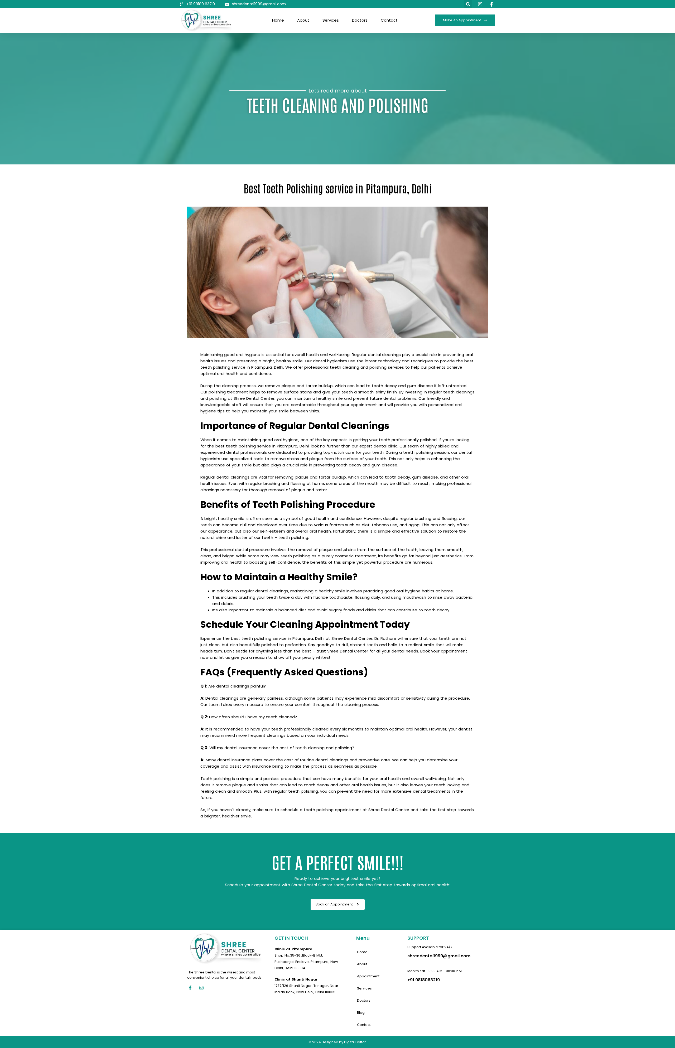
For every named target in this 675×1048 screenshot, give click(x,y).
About (303, 20)
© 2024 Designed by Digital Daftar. (337, 1042)
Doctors (360, 20)
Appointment (368, 976)
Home (278, 20)
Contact (389, 20)
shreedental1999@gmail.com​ (438, 956)
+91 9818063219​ (423, 980)
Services (330, 20)
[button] (468, 4)
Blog (361, 1012)
